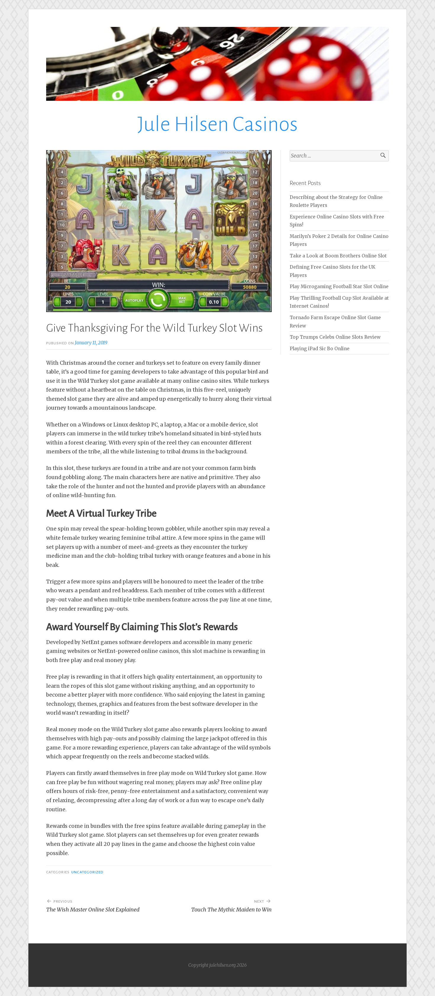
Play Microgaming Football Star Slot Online (339, 286)
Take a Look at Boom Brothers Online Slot (338, 256)
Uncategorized (87, 872)
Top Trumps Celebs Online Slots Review (335, 337)
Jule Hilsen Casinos (218, 124)
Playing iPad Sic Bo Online (319, 348)
